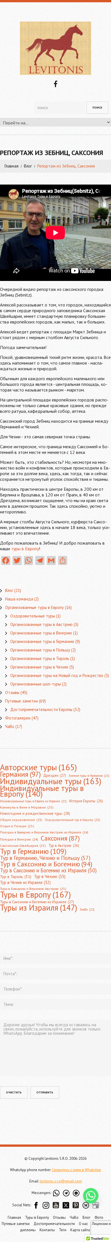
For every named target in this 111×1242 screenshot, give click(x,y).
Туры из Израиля (38, 908)
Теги (62, 1230)
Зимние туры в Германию (89, 776)
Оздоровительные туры (32, 616)
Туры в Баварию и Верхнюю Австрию (33, 888)
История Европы (86, 801)
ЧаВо (9, 726)
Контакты (47, 1230)
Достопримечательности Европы (41, 709)
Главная (11, 166)
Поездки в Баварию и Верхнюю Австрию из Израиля (44, 832)
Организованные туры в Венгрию (41, 633)
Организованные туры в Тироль (39, 658)
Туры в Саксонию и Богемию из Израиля (37, 902)
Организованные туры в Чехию (39, 667)
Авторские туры (38, 767)
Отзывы (12, 692)
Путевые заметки (21, 701)
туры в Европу (25, 548)
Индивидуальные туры (50, 781)
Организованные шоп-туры (35, 684)
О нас (83, 1223)
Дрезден (54, 775)
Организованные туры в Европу (34, 607)
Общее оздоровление (21, 820)
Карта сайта (80, 1230)
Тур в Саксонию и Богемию (46, 864)
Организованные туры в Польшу (40, 650)
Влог (28, 166)
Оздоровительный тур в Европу (72, 820)
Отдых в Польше (17, 826)
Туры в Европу (35, 894)
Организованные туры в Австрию (41, 624)
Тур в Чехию (49, 876)
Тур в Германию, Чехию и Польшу (45, 858)
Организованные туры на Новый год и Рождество (56, 675)
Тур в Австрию (63, 845)
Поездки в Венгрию (19, 839)
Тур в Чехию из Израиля (25, 882)
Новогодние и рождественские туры (35, 813)
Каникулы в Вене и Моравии (27, 807)
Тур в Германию (33, 851)
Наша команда (19, 599)
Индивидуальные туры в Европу (42, 791)
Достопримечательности (54, 1223)
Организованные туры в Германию (42, 641)
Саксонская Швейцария (23, 845)
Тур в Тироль (15, 876)
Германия (20, 774)
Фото (98, 1217)
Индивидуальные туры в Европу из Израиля (33, 801)
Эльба (87, 909)
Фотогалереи (17, 718)
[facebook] (55, 83)
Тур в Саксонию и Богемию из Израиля (48, 870)
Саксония (60, 838)
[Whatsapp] (90, 1200)
